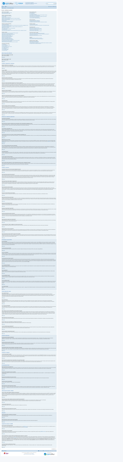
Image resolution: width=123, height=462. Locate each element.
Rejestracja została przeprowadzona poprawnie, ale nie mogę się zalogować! (11, 18)
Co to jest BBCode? (4, 44)
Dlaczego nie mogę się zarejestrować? (6, 17)
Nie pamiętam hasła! (4, 20)
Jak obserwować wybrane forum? (33, 34)
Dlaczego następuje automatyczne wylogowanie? (7, 21)
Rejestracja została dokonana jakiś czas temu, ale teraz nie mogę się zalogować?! (11, 19)
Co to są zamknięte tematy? (5, 49)
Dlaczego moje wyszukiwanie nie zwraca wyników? (36, 28)
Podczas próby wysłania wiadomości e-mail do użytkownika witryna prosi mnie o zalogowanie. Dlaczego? (14, 30)
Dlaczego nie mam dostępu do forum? (6, 37)
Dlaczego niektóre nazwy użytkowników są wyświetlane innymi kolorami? (38, 16)
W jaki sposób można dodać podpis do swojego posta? (8, 34)
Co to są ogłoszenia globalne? (5, 47)
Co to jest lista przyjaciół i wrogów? (34, 24)
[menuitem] (6, 6)
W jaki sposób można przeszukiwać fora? (34, 27)
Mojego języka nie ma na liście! (5, 27)
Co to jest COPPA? (4, 16)
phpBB (27, 452)
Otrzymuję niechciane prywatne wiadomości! (35, 21)
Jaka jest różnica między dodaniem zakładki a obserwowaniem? (37, 33)
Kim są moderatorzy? (32, 13)
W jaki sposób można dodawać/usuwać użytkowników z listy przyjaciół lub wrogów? (39, 25)
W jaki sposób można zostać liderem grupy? (35, 15)
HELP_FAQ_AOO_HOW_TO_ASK (6, 13)
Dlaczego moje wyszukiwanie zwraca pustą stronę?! (36, 29)
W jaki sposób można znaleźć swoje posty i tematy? (36, 30)
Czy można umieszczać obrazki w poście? (7, 46)
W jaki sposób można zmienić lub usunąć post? (7, 33)
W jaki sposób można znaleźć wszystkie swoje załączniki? (36, 38)
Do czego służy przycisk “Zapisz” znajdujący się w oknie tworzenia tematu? (11, 40)
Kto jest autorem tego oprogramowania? (34, 41)
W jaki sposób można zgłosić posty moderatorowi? (8, 39)
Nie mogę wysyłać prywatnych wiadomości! (35, 20)
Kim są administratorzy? (32, 12)
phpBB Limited (25, 426)
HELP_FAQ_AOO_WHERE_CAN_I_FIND (7, 12)
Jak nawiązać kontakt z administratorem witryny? (35, 43)
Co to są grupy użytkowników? (33, 14)
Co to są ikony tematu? (4, 50)
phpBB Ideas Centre (43, 431)
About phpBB (26, 427)
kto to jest (15, 437)
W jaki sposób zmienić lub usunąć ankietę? (7, 36)
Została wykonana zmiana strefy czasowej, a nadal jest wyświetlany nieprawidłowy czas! (12, 26)
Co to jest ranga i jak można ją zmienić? (6, 29)
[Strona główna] (13, 3)
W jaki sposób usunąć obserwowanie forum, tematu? (36, 35)
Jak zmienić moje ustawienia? (5, 24)
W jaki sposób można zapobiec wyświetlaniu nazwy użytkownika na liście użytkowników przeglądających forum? (15, 25)
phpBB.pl (49, 141)
